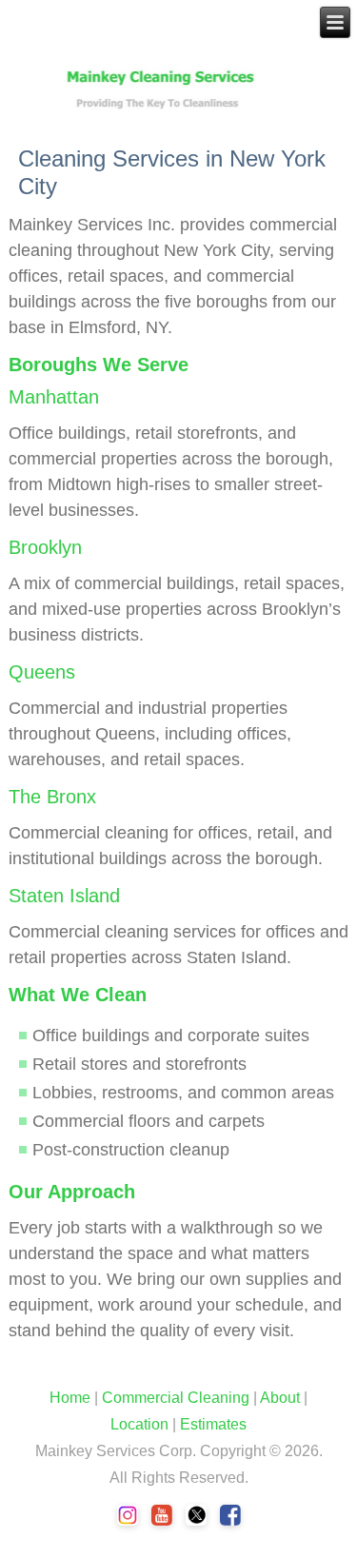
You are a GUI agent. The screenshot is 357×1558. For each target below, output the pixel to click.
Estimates (213, 1424)
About (280, 1398)
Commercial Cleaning (175, 1398)
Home (70, 1398)
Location (139, 1424)
